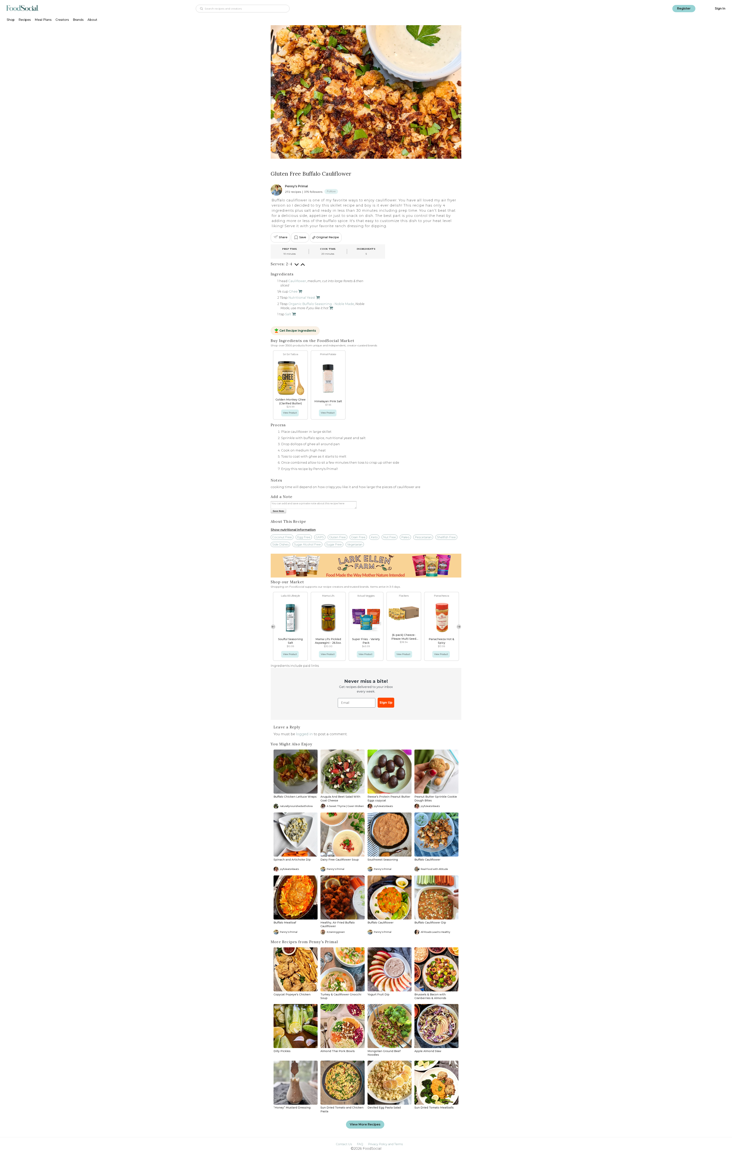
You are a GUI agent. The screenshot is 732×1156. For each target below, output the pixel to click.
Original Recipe (327, 237)
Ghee (293, 291)
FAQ (360, 1144)
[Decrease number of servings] (297, 266)
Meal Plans (43, 20)
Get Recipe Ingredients (297, 331)
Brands (78, 20)
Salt (288, 314)
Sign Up (386, 702)
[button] (458, 626)
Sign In (720, 8)
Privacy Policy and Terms (385, 1144)
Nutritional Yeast (301, 297)
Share (283, 237)
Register (684, 8)
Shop (11, 20)
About (92, 20)
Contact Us (344, 1144)
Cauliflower (297, 281)
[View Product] (300, 291)
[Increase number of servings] (303, 266)
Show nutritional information (293, 530)
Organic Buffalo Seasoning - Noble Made (321, 304)
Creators (62, 20)
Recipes (24, 20)
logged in (304, 734)
